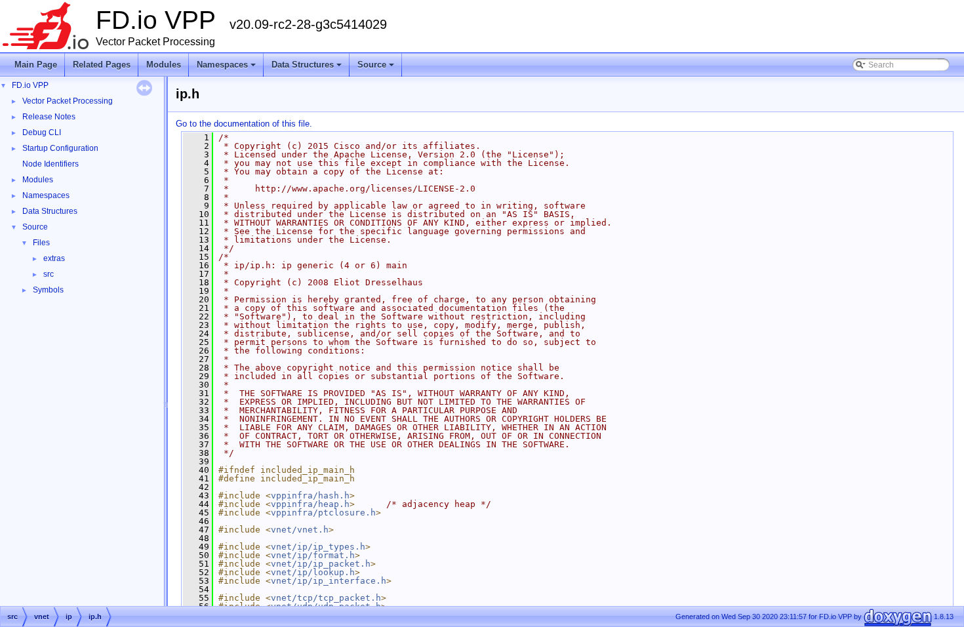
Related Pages (102, 65)
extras (54, 258)
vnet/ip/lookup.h (313, 572)
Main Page (35, 65)
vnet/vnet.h (300, 530)
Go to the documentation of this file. (244, 124)
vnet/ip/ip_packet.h (321, 564)
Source (376, 68)
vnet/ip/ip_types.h (318, 547)
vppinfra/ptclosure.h (323, 512)
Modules (163, 65)
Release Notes (48, 116)
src (48, 274)
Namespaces (227, 68)
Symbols (48, 289)
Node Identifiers (50, 164)
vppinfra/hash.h (310, 495)
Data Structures (307, 68)
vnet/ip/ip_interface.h (328, 581)
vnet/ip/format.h (313, 555)
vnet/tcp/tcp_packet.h (326, 598)
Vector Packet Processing (67, 101)
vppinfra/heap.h (310, 504)
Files (41, 242)
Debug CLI (41, 132)
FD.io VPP (30, 85)
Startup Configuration (60, 148)
